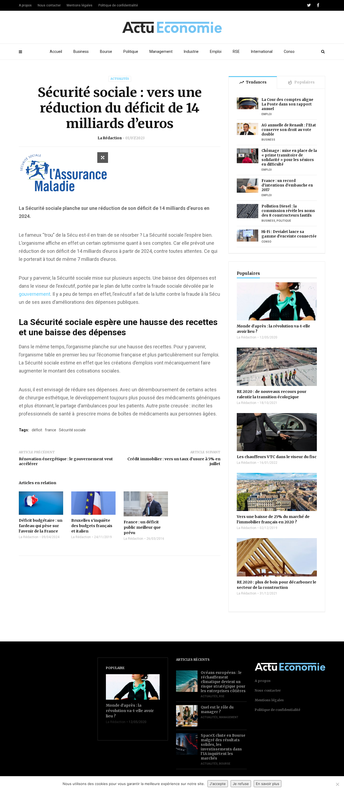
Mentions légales (79, 5)
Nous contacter (49, 5)
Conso (289, 51)
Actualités (119, 79)
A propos (25, 5)
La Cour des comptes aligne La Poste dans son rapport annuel (287, 104)
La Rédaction (110, 138)
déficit (37, 430)
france (50, 430)
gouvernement (34, 294)
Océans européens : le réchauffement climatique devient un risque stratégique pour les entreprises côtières (223, 681)
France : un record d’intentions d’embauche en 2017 (287, 185)
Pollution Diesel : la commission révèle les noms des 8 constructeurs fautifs (288, 211)
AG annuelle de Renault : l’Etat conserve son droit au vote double (288, 130)
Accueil (56, 51)
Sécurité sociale (72, 430)
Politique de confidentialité (118, 5)
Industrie (191, 51)
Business (81, 51)
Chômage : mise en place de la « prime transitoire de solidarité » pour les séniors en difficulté (289, 157)
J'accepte (218, 784)
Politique (130, 51)
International (262, 51)
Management (161, 51)
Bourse (106, 51)
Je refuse (241, 784)
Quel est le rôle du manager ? (217, 709)
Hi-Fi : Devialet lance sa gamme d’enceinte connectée (289, 234)
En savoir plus (267, 784)
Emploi (215, 51)
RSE (236, 51)
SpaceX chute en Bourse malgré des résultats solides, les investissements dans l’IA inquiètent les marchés (223, 747)
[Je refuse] (337, 784)
